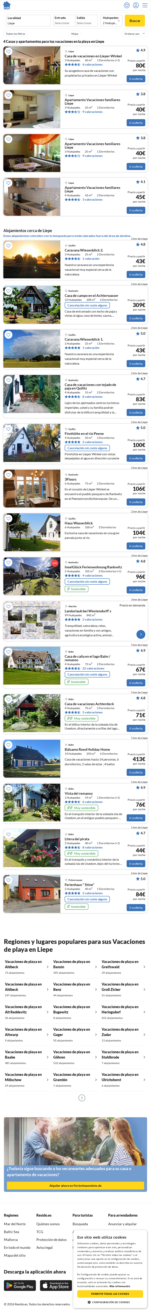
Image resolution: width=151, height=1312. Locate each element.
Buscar (135, 20)
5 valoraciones (92, 712)
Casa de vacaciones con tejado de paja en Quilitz (90, 386)
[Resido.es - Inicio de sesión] (136, 5)
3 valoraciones (92, 199)
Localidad (14, 17)
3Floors (70, 479)
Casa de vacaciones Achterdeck (89, 704)
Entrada (60, 17)
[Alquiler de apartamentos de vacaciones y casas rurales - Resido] (6, 5)
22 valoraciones (93, 668)
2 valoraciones (92, 442)
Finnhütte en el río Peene (84, 434)
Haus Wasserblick (79, 523)
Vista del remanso (79, 793)
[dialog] (110, 1269)
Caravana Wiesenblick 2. (84, 250)
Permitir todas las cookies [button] (110, 1294)
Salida (81, 17)
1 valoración (90, 258)
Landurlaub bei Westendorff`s (88, 611)
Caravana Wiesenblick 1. (84, 339)
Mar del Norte (15, 1224)
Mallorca (11, 1239)
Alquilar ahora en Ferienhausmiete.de (75, 1185)
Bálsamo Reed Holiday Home (87, 750)
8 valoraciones (92, 396)
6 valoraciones (92, 64)
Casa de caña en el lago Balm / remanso (87, 658)
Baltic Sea (11, 1232)
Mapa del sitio (15, 1255)
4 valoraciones (92, 575)
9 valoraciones (92, 111)
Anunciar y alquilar (122, 1224)
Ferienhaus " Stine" (79, 885)
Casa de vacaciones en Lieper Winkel (93, 56)
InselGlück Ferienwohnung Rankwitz (93, 567)
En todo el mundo (17, 1247)
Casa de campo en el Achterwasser (91, 296)
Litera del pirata (77, 839)
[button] (146, 5)
